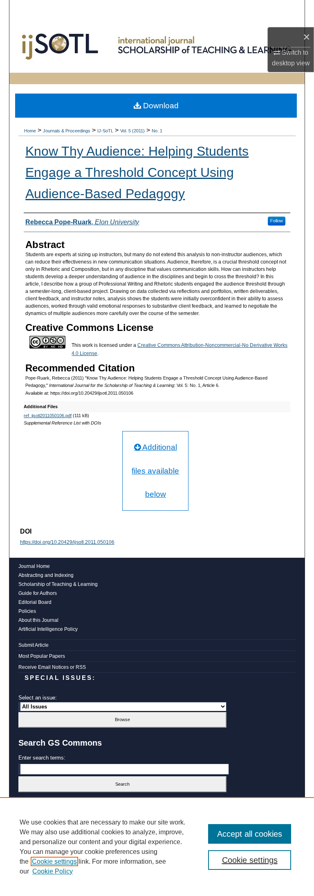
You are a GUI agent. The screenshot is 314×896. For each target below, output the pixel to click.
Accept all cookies (249, 833)
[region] (157, 846)
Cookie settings (54, 861)
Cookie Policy (52, 871)
